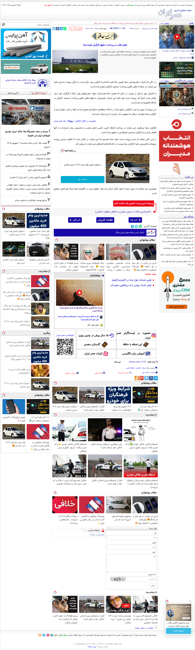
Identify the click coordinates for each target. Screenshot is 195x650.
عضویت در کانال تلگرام (86, 121)
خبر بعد (133, 220)
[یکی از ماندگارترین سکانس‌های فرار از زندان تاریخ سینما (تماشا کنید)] (79, 293)
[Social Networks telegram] (132, 226)
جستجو (168, 5)
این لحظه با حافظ (132, 344)
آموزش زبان (47, 5)
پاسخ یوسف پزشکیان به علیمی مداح (31, 200)
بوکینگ (92, 535)
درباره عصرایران (127, 635)
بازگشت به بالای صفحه (144, 628)
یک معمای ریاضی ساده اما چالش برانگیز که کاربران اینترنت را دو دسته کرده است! (176, 236)
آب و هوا (154, 5)
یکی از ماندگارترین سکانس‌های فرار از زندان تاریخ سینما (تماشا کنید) (81, 309)
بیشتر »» (165, 23)
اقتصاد (117, 5)
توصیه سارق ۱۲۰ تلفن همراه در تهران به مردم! (178, 52)
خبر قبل (76, 220)
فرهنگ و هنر (90, 5)
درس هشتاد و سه (184, 109)
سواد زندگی (130, 5)
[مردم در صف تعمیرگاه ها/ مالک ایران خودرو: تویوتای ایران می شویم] (26, 112)
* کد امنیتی (152, 574)
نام (155, 533)
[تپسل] (62, 150)
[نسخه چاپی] (111, 28)
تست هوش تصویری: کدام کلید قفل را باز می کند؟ (177, 263)
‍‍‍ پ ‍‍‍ (121, 28)
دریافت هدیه (178, 631)
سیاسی (123, 5)
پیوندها (96, 635)
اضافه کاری (130, 368)
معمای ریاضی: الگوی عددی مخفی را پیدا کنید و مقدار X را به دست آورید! (177, 243)
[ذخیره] (116, 28)
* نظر (154, 552)
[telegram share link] (61, 28)
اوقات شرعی (146, 5)
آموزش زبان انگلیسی (133, 354)
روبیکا (70, 121)
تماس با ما (181, 5)
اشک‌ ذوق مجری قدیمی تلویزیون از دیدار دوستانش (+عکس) (177, 203)
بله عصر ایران (60, 121)
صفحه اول (189, 5)
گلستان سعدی (92, 344)
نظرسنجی (161, 5)
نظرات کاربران (105, 220)
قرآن (74, 5)
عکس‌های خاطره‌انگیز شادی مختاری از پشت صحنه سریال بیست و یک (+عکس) (178, 210)
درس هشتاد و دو (184, 114)
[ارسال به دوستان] (113, 28)
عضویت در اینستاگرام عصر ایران (133, 335)
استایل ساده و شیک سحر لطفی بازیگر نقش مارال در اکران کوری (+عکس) (176, 183)
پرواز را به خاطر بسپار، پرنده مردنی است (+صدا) (20, 82)
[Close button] (190, 601)
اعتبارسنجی (100, 535)
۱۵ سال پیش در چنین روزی (93, 335)
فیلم (63, 5)
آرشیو (174, 5)
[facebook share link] (57, 28)
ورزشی (105, 5)
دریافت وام (82, 179)
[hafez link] (105, 36)
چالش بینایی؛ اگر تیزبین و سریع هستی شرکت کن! (178, 249)
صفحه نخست (153, 28)
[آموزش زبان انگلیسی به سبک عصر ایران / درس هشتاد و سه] (176, 94)
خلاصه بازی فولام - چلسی (182, 57)
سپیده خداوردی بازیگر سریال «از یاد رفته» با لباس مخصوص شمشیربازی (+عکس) (176, 189)
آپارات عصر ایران (93, 354)
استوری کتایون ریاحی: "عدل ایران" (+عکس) (28, 177)
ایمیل (154, 542)
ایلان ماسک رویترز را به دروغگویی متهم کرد (130, 285)
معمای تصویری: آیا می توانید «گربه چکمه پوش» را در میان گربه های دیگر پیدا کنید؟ (177, 229)
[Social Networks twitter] (136, 226)
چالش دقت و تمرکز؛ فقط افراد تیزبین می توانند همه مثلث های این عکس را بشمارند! (177, 223)
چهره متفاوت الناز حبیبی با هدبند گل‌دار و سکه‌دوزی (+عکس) (177, 196)
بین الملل (98, 5)
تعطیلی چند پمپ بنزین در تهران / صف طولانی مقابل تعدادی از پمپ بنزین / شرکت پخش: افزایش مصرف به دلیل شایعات (28, 188)
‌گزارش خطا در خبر (75, 29)
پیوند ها (138, 5)
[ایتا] (137, 378)
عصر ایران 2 (56, 5)
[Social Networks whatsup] (140, 226)
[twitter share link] (53, 28)
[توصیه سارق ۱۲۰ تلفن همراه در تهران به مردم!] (176, 37)
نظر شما (153, 528)
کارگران (138, 368)
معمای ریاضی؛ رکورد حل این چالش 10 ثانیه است (176, 256)
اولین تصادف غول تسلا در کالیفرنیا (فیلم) (131, 280)
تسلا (144, 368)
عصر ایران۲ (139, 635)
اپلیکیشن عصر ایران (65, 335)
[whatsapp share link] (64, 28)
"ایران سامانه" (92, 646)
